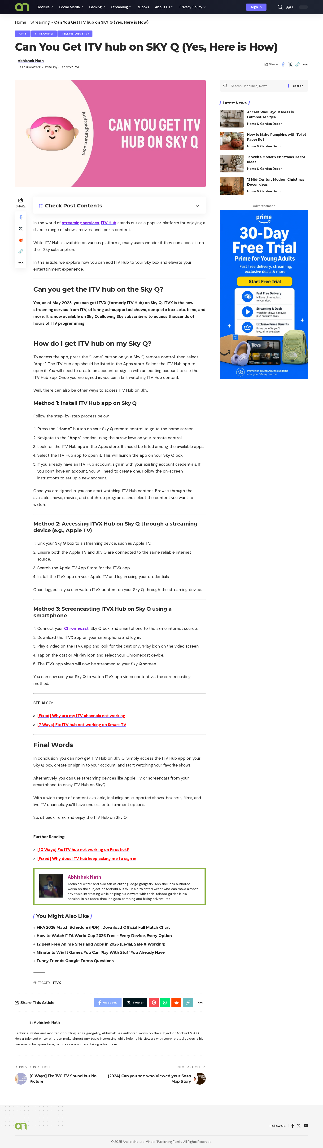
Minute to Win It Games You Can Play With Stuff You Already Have (101, 952)
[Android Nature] (22, 7)
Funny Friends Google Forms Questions (75, 961)
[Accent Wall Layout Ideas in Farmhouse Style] (232, 118)
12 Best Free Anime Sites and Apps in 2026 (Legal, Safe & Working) (101, 944)
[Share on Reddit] (20, 239)
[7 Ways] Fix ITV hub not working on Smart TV (81, 724)
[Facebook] (292, 1126)
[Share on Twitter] (290, 64)
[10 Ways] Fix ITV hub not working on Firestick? (83, 849)
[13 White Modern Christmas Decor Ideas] (232, 163)
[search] (280, 7)
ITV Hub (108, 222)
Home (20, 22)
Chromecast (76, 628)
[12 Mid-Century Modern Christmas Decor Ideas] (232, 186)
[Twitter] (299, 1126)
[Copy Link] (297, 64)
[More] (304, 64)
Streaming (40, 22)
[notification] (273, 7)
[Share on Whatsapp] (165, 1002)
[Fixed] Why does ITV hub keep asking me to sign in (86, 858)
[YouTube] (306, 1126)
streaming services (80, 222)
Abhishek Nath (31, 60)
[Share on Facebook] (282, 64)
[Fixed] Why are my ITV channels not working (81, 715)
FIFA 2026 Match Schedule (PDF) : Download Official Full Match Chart (103, 927)
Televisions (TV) (75, 33)
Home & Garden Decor (264, 124)
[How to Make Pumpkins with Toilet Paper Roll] (232, 141)
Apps (23, 33)
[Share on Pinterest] (154, 1002)
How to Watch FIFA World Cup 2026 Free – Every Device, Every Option (104, 935)
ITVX (57, 983)
